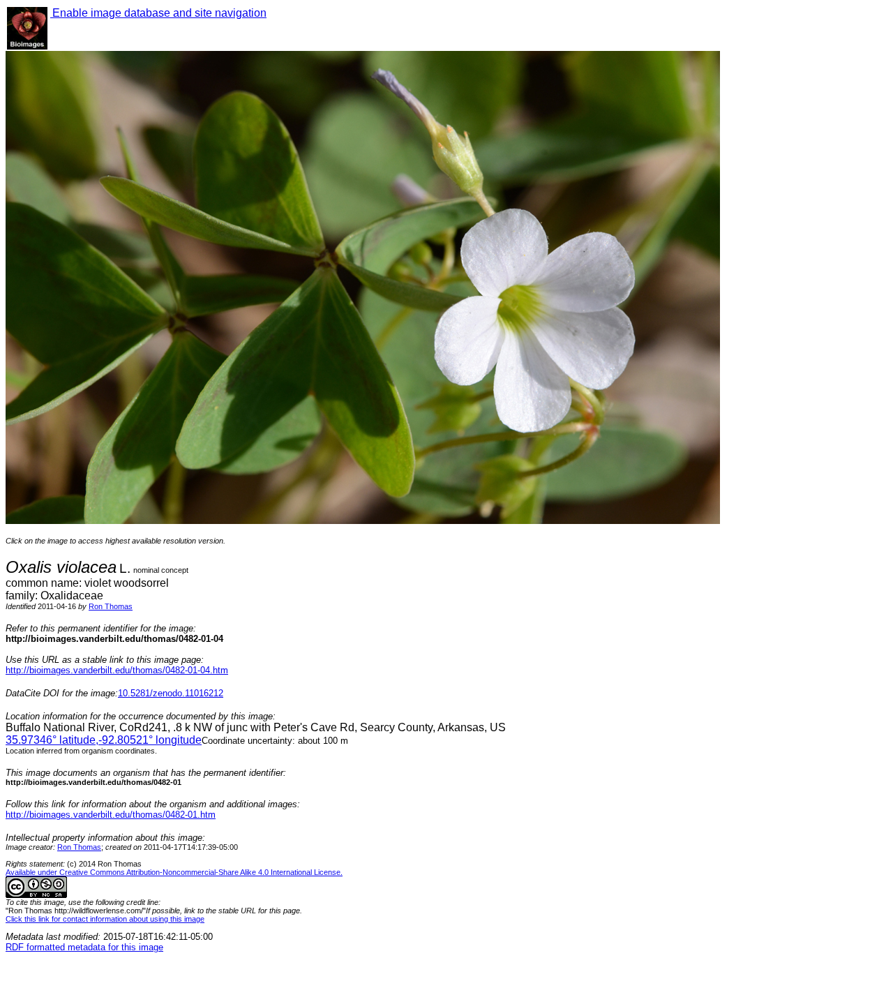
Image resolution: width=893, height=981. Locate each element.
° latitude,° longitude (104, 740)
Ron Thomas (111, 606)
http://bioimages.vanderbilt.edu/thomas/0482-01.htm (111, 814)
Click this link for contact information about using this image (105, 919)
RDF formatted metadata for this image (84, 947)
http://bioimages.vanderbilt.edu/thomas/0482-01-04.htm (117, 670)
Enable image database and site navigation (158, 13)
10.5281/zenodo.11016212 (170, 693)
